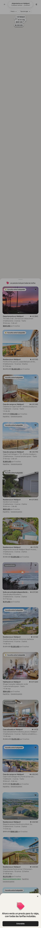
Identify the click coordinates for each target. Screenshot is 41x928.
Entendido (21, 924)
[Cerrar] (37, 896)
